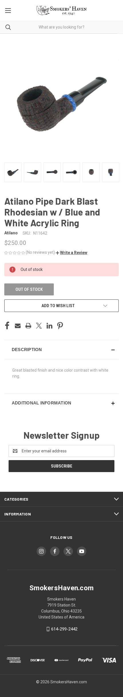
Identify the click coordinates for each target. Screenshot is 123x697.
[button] (71, 252)
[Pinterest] (60, 326)
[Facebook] (7, 326)
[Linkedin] (49, 326)
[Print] (28, 326)
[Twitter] (39, 326)
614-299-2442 (64, 629)
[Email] (18, 326)
